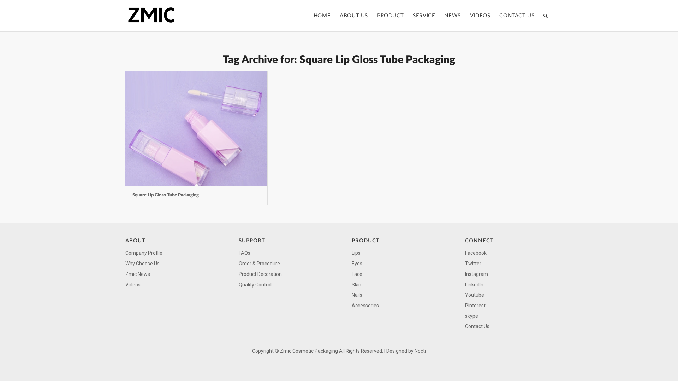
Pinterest (475, 305)
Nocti (420, 351)
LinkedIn (474, 285)
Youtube (474, 295)
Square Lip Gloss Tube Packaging (165, 195)
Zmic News (137, 274)
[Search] (546, 15)
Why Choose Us (142, 263)
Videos (133, 285)
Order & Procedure (259, 263)
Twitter (473, 263)
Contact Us (477, 326)
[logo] (153, 15)
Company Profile (143, 253)
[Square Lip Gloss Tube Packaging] (196, 128)
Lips (356, 253)
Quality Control (255, 285)
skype (471, 316)
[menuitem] (322, 15)
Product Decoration (260, 274)
